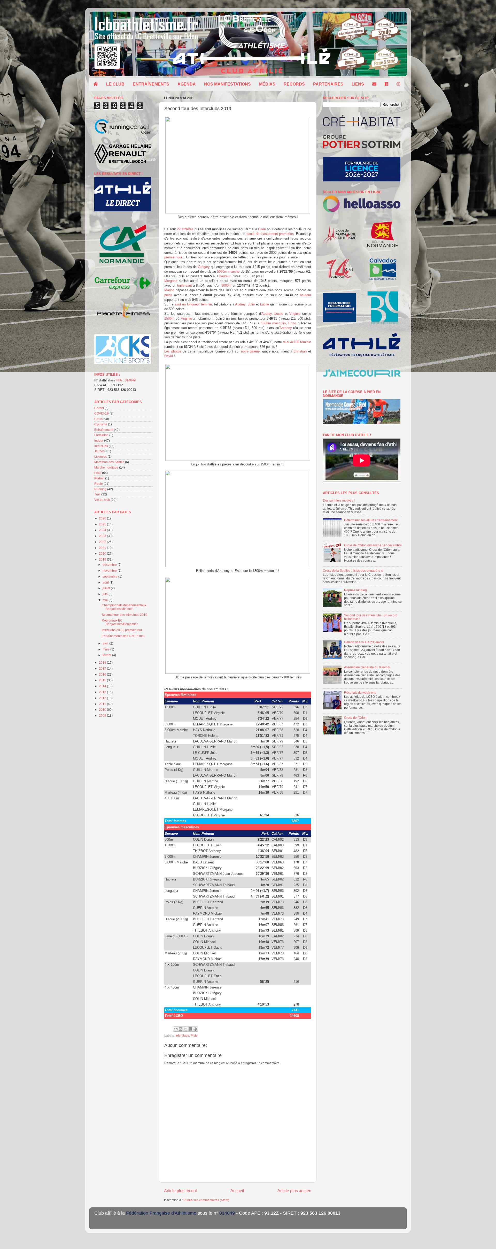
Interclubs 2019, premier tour (122, 630)
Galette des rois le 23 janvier (364, 642)
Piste (194, 1035)
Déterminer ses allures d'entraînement (371, 520)
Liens (358, 84)
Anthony (286, 328)
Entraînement (103, 429)
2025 (103, 524)
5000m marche (228, 271)
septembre (110, 576)
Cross (98, 418)
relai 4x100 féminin (297, 342)
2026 (103, 518)
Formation (101, 435)
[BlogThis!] (180, 1029)
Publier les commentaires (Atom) (206, 1200)
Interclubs (182, 1035)
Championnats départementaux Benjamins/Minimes (124, 606)
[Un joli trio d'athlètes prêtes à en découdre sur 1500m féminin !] (237, 460)
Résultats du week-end (360, 692)
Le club (115, 84)
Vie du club (102, 499)
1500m (169, 318)
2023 (103, 536)
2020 (103, 553)
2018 (103, 662)
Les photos (172, 351)
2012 (103, 698)
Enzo (292, 323)
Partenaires (328, 84)
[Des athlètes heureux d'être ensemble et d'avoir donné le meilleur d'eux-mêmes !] (237, 212)
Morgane (170, 281)
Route (98, 483)
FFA (119, 380)
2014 (103, 686)
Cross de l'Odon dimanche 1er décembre (373, 545)
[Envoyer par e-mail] (175, 1029)
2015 (103, 680)
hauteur (224, 276)
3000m (226, 285)
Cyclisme (100, 424)
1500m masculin (273, 323)
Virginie (294, 314)
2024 (103, 530)
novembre (110, 570)
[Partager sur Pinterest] (195, 1029)
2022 (103, 541)
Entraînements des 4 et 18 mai (123, 636)
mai (106, 600)
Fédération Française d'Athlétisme (161, 1213)
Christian (300, 351)
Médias (267, 84)
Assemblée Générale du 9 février (367, 667)
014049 (130, 380)
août (106, 582)
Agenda (186, 84)
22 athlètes (185, 229)
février (107, 655)
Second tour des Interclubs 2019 (124, 614)
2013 (103, 692)
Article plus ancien (294, 1190)
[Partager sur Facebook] (190, 1029)
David (168, 356)
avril (106, 643)
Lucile (264, 304)
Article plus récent (180, 1190)
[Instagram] (398, 84)
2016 (103, 674)
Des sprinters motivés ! (339, 500)
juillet (107, 588)
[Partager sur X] (185, 1029)
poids (168, 295)
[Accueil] (95, 84)
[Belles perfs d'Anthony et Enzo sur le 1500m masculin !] (237, 566)
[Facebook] (386, 84)
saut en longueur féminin (193, 304)
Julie (251, 304)
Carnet (99, 408)
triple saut (184, 285)
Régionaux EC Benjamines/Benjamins (120, 622)
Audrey (240, 304)
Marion (169, 290)
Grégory (204, 267)
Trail (97, 494)
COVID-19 (101, 413)
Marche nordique (106, 467)
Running (100, 489)
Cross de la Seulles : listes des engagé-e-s (353, 570)
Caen (262, 229)
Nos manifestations (227, 84)
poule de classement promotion (270, 234)
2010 (103, 709)
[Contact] (374, 84)
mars (106, 649)
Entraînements (151, 84)
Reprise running (355, 590)
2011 (103, 704)
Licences (100, 456)
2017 (103, 668)
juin (106, 594)
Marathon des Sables (109, 462)
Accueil (237, 1190)
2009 (103, 715)
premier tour (173, 257)
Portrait (99, 478)
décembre (110, 564)
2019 (103, 559)
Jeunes (99, 451)
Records (294, 84)
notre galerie (250, 351)
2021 (103, 547)
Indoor (98, 440)
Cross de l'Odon (355, 717)
